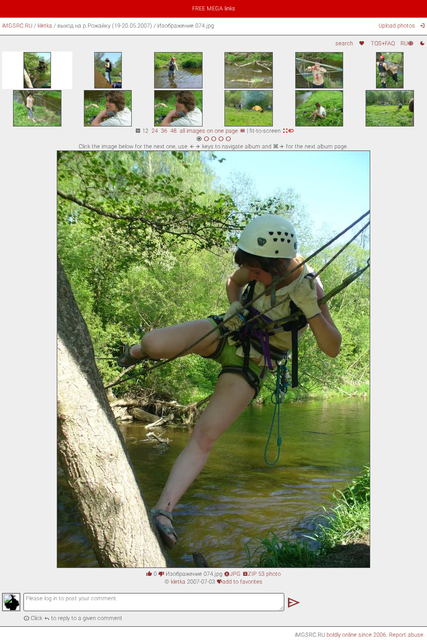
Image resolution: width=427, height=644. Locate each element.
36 (164, 130)
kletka (44, 25)
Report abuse (406, 634)
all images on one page (212, 130)
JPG (232, 573)
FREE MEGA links (213, 8)
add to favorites (239, 581)
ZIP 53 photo (261, 573)
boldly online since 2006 (356, 634)
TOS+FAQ (382, 43)
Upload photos (397, 25)
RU (406, 43)
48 (173, 130)
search (344, 43)
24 (155, 130)
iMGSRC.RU (17, 25)
